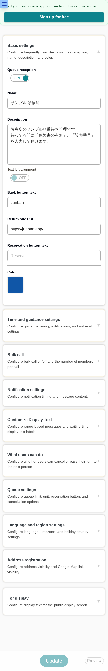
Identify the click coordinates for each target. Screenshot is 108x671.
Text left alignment (21, 169)
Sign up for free (54, 17)
